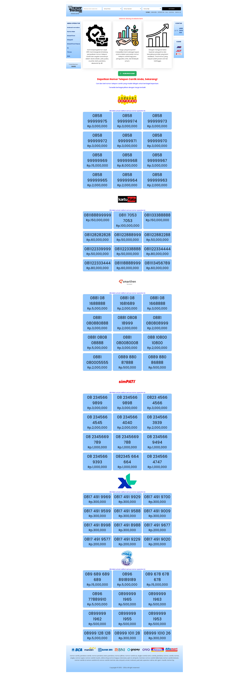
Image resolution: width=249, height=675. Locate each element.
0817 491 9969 (97, 499)
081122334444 (157, 251)
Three (69, 52)
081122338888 (128, 251)
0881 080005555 (97, 362)
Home (148, 12)
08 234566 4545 (97, 422)
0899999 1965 (127, 598)
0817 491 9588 (127, 513)
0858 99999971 (127, 140)
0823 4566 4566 (157, 402)
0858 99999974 (127, 120)
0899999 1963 (157, 598)
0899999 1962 (97, 618)
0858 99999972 (97, 140)
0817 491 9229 (127, 541)
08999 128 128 (97, 635)
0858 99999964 (127, 179)
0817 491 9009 (157, 513)
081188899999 (97, 217)
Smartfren (71, 36)
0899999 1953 (157, 618)
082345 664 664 (127, 461)
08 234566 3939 (157, 422)
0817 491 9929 (127, 499)
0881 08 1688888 (97, 303)
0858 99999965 (97, 179)
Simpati (70, 40)
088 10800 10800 (157, 342)
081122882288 (157, 237)
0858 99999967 (157, 160)
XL (68, 48)
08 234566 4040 (127, 422)
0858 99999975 (97, 120)
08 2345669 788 (127, 441)
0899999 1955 (127, 618)
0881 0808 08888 (97, 342)
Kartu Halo (71, 32)
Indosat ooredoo (73, 27)
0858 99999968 (127, 160)
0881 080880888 (97, 322)
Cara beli (154, 12)
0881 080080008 (127, 342)
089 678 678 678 (157, 579)
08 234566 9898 (127, 402)
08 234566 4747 (157, 461)
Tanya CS (178, 12)
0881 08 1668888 (157, 303)
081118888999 (128, 265)
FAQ (166, 12)
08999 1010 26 (157, 635)
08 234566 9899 (97, 402)
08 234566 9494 (157, 441)
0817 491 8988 (127, 527)
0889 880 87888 (127, 362)
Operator (161, 12)
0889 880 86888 (157, 362)
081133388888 (157, 217)
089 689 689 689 (97, 579)
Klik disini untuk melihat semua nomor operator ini (127, 111)
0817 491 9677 (157, 527)
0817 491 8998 (97, 527)
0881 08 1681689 (127, 303)
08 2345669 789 (97, 441)
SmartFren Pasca (73, 44)
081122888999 (127, 237)
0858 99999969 (97, 160)
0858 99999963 (157, 179)
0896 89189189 (127, 579)
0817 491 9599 (97, 513)
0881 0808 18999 (127, 322)
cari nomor (171, 8)
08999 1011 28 (127, 635)
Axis (68, 56)
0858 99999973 (157, 120)
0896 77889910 (97, 598)
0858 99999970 (157, 140)
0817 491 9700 (157, 499)
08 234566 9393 (97, 461)
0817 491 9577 (97, 541)
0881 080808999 (157, 322)
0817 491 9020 (157, 541)
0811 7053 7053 (127, 220)
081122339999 (97, 251)
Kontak (171, 12)
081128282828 (98, 237)
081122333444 (98, 265)
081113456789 (157, 265)
